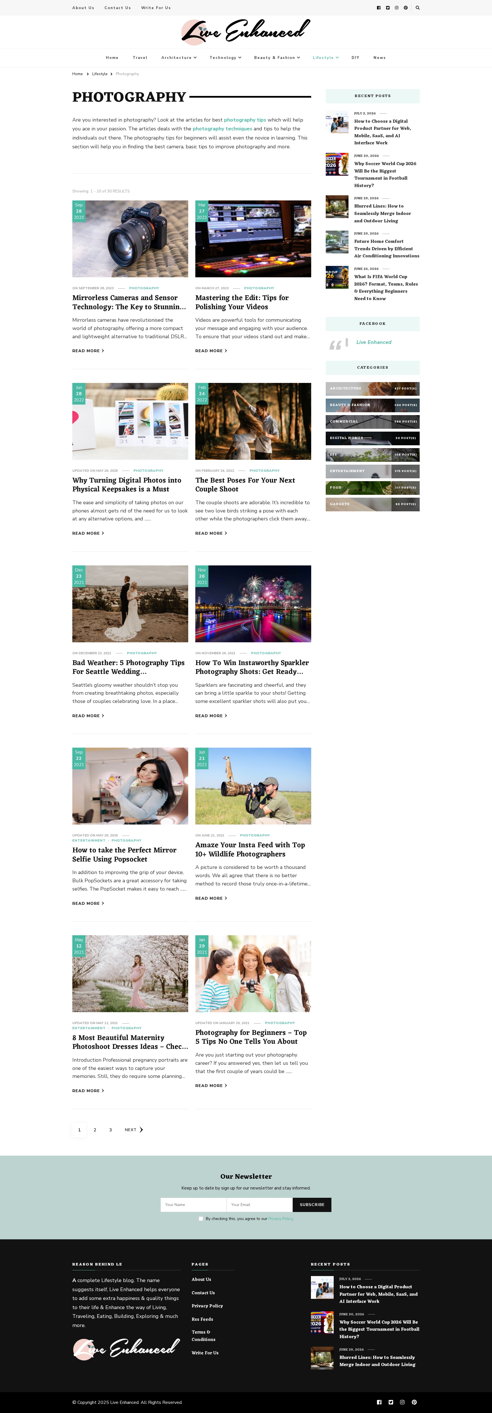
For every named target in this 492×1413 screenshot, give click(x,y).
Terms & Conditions (204, 1336)
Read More (86, 351)
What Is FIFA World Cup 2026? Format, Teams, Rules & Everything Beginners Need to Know (386, 288)
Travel (140, 57)
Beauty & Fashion (274, 57)
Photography (144, 288)
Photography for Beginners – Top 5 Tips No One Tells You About (251, 1038)
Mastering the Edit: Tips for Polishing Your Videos (242, 303)
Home (112, 57)
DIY (356, 57)
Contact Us (117, 8)
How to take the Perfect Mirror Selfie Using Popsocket (124, 855)
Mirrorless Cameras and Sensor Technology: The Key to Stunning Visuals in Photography (128, 307)
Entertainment (89, 840)
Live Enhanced (373, 342)
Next (131, 1130)
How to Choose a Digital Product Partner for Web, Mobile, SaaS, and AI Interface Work (382, 132)
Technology (223, 57)
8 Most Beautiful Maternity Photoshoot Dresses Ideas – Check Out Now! (129, 1047)
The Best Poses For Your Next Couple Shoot (245, 485)
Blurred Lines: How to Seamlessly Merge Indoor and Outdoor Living (382, 214)
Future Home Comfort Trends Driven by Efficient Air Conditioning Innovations (386, 249)
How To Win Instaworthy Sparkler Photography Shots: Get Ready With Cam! (252, 672)
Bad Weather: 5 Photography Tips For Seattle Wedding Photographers (128, 672)
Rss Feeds (202, 1320)
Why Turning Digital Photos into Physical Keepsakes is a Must (126, 485)
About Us (83, 8)
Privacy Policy (280, 1218)
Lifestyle (323, 57)
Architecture (176, 57)
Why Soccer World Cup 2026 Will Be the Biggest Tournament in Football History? (385, 175)
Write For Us (156, 8)
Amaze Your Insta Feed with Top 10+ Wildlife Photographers (250, 850)
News (380, 57)
